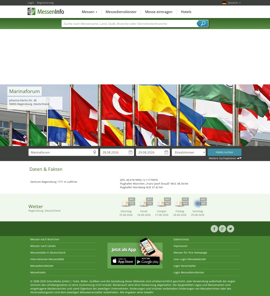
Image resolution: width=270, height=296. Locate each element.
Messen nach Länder (43, 246)
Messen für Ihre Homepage (190, 252)
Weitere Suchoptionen (222, 158)
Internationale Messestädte (47, 259)
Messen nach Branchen (44, 239)
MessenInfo (46, 11)
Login (31, 2)
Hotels (186, 11)
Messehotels (38, 272)
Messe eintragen (158, 11)
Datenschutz (181, 239)
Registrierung (45, 2)
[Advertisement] (135, 57)
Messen (88, 11)
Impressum (181, 246)
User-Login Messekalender (190, 259)
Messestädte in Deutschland (47, 252)
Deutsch (233, 2)
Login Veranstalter (185, 266)
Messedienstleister (121, 11)
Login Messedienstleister (189, 272)
